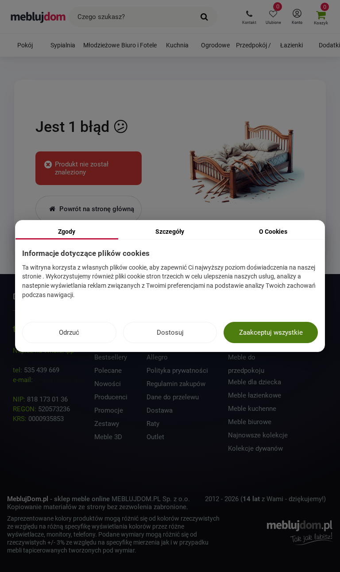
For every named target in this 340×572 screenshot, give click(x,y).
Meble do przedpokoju (246, 358)
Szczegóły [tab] (169, 231)
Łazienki (291, 45)
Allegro (157, 357)
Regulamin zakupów (176, 384)
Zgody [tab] (66, 231)
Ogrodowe (215, 45)
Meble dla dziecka (254, 382)
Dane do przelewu (173, 397)
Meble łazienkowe (254, 395)
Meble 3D (108, 437)
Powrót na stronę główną (96, 209)
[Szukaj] (204, 17)
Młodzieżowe (101, 45)
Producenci (111, 397)
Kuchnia (177, 45)
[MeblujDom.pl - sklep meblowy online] (38, 17)
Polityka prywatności (177, 371)
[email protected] (60, 380)
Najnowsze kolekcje (258, 435)
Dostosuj (170, 332)
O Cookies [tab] (273, 231)
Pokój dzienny (24, 49)
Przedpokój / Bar (253, 49)
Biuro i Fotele (139, 45)
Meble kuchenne (252, 409)
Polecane (108, 371)
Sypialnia (62, 45)
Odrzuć (69, 332)
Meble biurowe (249, 422)
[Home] (241, 158)
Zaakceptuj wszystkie (271, 332)
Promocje (108, 410)
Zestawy (106, 424)
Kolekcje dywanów (255, 448)
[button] (249, 17)
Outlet (155, 437)
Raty (153, 424)
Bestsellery (110, 357)
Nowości (107, 384)
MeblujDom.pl (27, 499)
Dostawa (160, 410)
